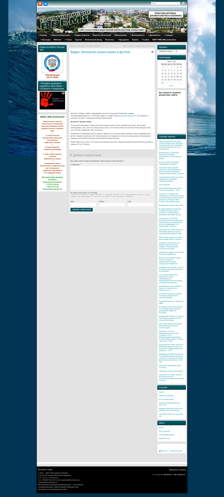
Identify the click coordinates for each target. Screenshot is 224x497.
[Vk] (46, 4)
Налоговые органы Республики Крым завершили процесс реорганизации (170, 326)
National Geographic (166, 396)
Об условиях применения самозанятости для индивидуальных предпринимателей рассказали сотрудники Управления (170, 279)
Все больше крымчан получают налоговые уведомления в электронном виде (170, 296)
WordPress (168, 474)
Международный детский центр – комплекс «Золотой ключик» (171, 409)
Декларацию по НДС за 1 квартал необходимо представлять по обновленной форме (171, 318)
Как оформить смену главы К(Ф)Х (171, 205)
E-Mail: (102, 201)
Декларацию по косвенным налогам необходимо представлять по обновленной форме (170, 155)
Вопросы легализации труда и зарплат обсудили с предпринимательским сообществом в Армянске (170, 261)
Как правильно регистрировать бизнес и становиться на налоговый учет (170, 288)
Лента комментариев (166, 435)
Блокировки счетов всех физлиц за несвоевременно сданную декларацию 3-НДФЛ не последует (171, 310)
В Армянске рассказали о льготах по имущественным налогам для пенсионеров (171, 269)
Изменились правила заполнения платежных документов (171, 253)
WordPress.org (164, 438)
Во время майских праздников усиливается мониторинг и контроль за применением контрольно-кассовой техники (170, 212)
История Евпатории (166, 399)
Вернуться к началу (177, 470)
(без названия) (164, 185)
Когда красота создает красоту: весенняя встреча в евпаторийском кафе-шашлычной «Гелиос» (171, 377)
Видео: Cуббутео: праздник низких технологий (138, 46)
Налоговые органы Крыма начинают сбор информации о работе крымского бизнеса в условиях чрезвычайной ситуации (171, 170)
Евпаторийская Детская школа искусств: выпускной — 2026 (170, 189)
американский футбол (128, 116)
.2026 (55, 77)
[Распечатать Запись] (152, 52)
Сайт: (130, 201)
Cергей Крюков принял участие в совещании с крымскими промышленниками (171, 179)
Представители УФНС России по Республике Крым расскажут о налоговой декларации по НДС (171, 232)
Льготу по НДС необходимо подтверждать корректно (169, 163)
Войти (161, 427)
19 (169, 77)
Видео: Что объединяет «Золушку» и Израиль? (85, 46)
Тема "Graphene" (179, 474)
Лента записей (164, 431)
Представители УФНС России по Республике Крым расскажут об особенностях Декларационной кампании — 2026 (171, 347)
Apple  (162, 392)
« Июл (171, 86)
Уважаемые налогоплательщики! (171, 371)
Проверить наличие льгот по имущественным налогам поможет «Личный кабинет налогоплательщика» (169, 246)
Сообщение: (76, 165)
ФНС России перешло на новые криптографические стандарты (170, 238)
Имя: (73, 201)
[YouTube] (40, 4)
